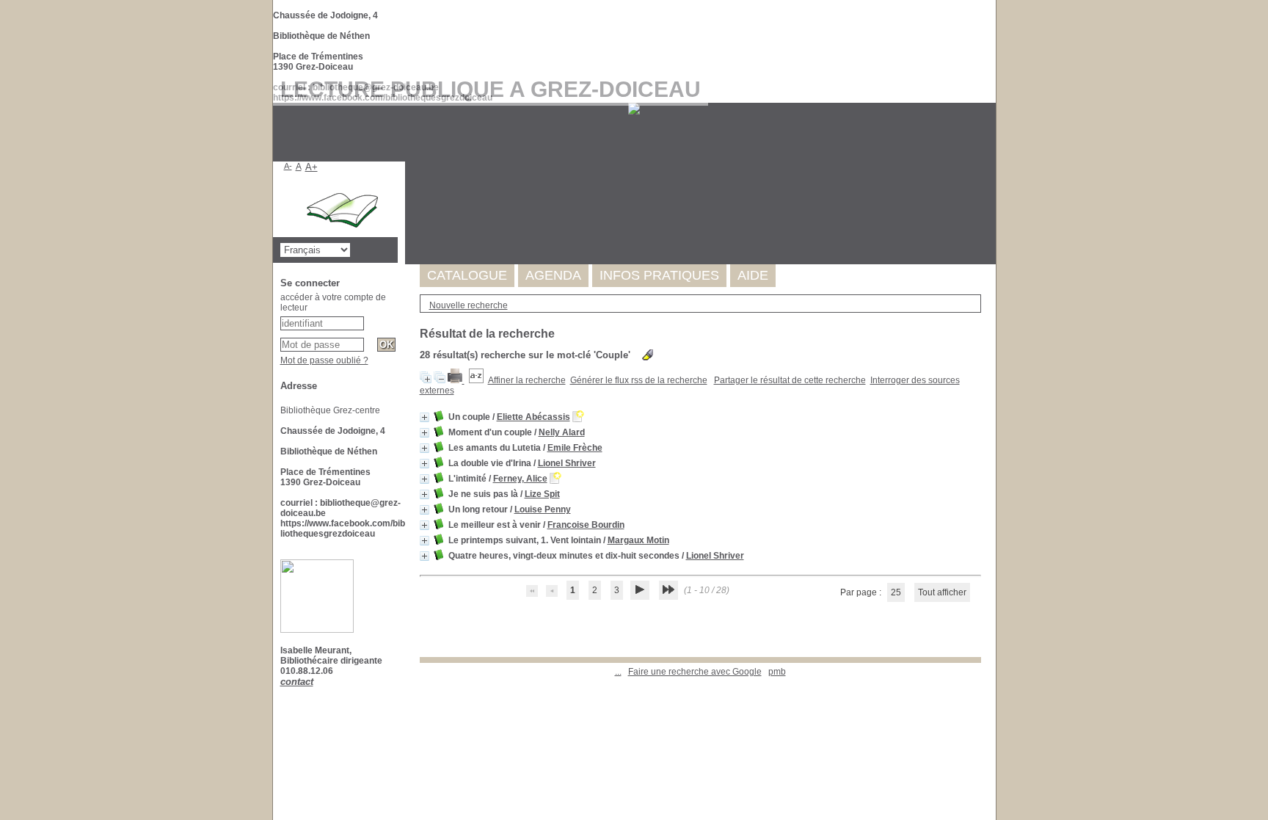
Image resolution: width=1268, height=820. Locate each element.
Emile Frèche (574, 448)
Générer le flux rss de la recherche (638, 380)
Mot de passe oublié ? (324, 360)
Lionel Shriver (567, 463)
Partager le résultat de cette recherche (790, 380)
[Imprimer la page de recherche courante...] (456, 380)
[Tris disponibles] (476, 380)
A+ (311, 167)
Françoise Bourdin (585, 525)
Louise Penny (542, 509)
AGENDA (553, 275)
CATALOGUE (467, 275)
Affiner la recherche (527, 380)
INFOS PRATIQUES (659, 275)
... (618, 672)
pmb (777, 672)
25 (896, 592)
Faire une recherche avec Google (695, 672)
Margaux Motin (638, 540)
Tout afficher (942, 592)
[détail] (424, 417)
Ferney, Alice (520, 479)
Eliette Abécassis (533, 417)
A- (288, 166)
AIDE (752, 275)
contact (296, 681)
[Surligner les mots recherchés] (647, 354)
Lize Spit (542, 494)
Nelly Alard (562, 432)
